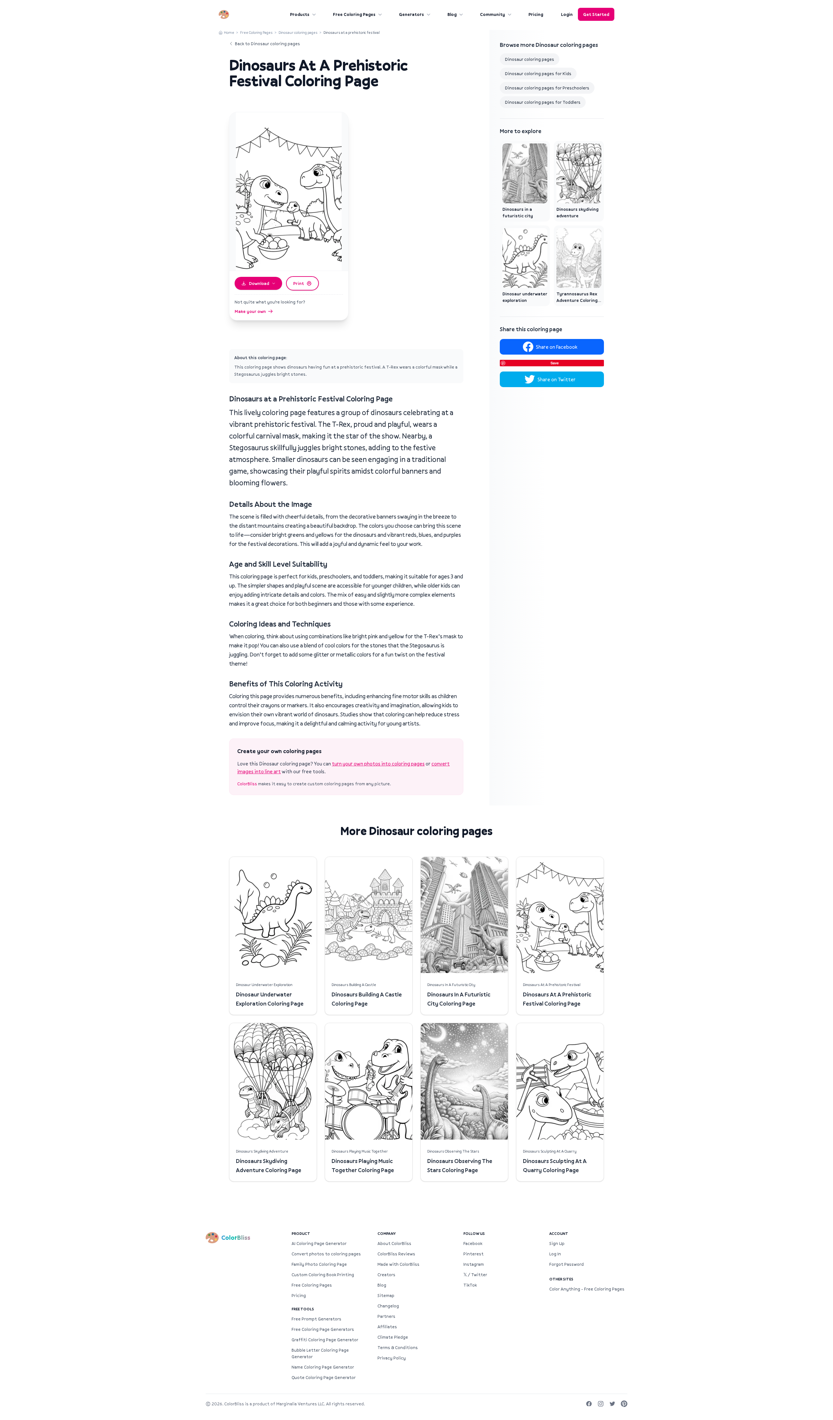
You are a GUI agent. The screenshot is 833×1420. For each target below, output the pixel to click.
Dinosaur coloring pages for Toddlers (542, 102)
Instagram (473, 1264)
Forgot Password (566, 1264)
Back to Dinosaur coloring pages (267, 44)
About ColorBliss (394, 1243)
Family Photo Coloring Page (319, 1264)
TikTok (470, 1285)
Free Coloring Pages (354, 14)
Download (259, 283)
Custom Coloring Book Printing (323, 1275)
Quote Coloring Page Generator (324, 1377)
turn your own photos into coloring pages (378, 763)
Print (298, 283)
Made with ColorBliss (398, 1264)
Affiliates (387, 1327)
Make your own (250, 311)
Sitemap (385, 1295)
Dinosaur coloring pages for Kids (538, 73)
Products (299, 14)
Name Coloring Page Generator (323, 1367)
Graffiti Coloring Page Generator (325, 1340)
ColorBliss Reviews (396, 1254)
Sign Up (557, 1243)
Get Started (596, 14)
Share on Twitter (557, 379)
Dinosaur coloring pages (298, 32)
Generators (411, 14)
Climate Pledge (392, 1337)
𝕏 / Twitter (475, 1275)
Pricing (535, 14)
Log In (555, 1254)
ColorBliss (247, 784)
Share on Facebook (556, 347)
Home (229, 32)
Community (492, 14)
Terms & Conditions (397, 1347)
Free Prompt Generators (316, 1319)
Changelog (388, 1306)
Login (567, 14)
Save (555, 362)
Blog (452, 14)
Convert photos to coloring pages (326, 1254)
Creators (386, 1275)
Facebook (472, 1243)
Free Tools (303, 1308)
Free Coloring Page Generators (323, 1329)
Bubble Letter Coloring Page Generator (320, 1353)
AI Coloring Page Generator (319, 1243)
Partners (386, 1316)
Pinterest (473, 1254)
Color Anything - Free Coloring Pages (586, 1289)
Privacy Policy (391, 1358)
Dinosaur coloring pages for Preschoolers (547, 88)
